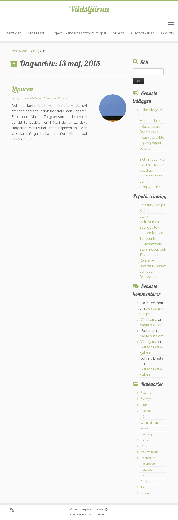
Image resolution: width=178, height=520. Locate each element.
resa (143, 475)
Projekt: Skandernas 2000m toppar (78, 33)
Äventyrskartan (142, 33)
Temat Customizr (97, 514)
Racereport (148, 463)
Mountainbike (149, 452)
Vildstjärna (89, 8)
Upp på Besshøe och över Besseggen (152, 271)
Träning (48, 98)
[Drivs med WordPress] (106, 508)
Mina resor (36, 33)
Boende (146, 410)
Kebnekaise (148, 428)
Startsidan (13, 33)
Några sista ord (151, 325)
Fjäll (143, 416)
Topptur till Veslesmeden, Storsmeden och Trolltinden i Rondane (152, 249)
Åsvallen (146, 393)
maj (36, 51)
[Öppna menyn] (171, 23)
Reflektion (34, 98)
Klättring (146, 434)
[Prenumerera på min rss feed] (13, 510)
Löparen (22, 88)
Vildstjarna (62, 98)
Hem (14, 51)
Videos (118, 33)
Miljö (144, 446)
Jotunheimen (149, 422)
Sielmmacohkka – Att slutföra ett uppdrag (152, 164)
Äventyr (146, 399)
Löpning (146, 440)
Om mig (167, 33)
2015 (26, 51)
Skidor (145, 481)
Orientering (148, 457)
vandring (146, 493)
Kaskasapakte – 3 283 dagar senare (151, 142)
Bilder (144, 405)
